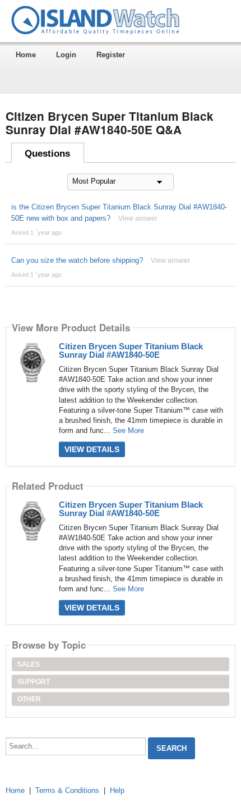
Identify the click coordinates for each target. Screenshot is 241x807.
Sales (28, 664)
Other (29, 699)
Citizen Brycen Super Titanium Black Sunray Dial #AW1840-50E (131, 350)
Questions (47, 153)
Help (117, 790)
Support (33, 682)
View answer (137, 218)
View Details (91, 449)
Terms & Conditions (67, 790)
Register (110, 55)
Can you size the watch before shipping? (77, 260)
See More (128, 430)
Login (66, 55)
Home (26, 55)
